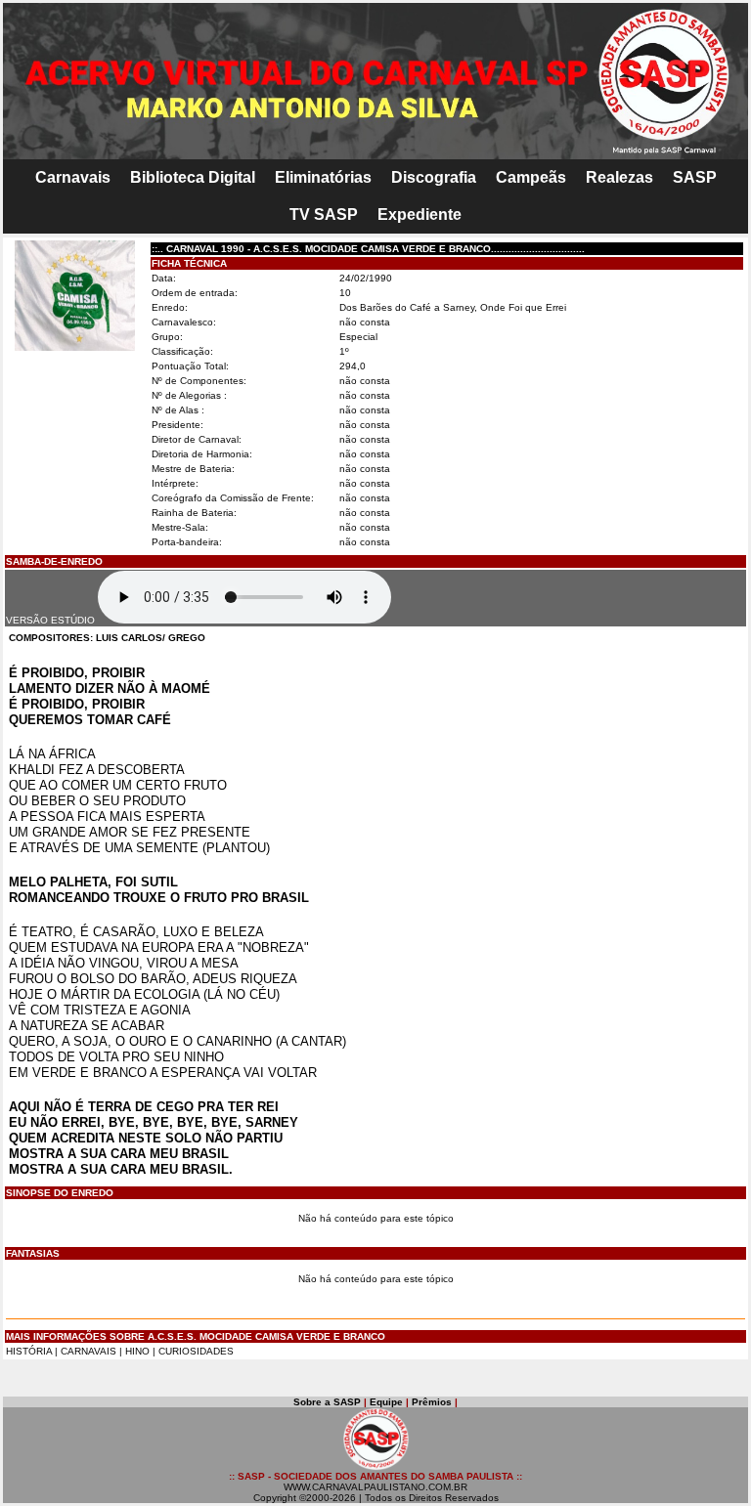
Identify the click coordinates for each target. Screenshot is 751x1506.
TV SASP (323, 214)
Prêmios (432, 1402)
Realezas (619, 177)
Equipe (386, 1402)
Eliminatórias (323, 177)
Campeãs (531, 177)
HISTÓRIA (29, 1351)
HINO (137, 1351)
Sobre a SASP (327, 1402)
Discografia (433, 177)
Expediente (419, 214)
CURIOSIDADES (196, 1351)
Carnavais (72, 177)
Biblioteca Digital (192, 177)
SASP (695, 177)
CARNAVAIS (90, 1351)
